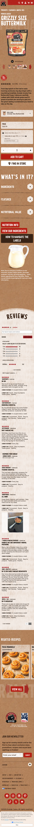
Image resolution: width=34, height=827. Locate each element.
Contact (4, 775)
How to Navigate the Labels (17, 238)
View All (17, 689)
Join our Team (17, 775)
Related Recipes (11, 639)
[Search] (19, 3)
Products (4, 10)
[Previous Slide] (3, 67)
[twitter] (16, 802)
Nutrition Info (10, 224)
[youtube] (22, 802)
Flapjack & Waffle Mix (16, 10)
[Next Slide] (30, 67)
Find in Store (18, 163)
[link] (5, 327)
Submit (27, 755)
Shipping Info (5, 785)
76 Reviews (15, 327)
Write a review (23, 84)
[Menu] (32, 3)
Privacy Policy (24, 785)
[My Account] (25, 3)
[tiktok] (10, 802)
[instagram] (13, 796)
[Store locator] (22, 3)
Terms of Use (14, 785)
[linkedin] (19, 796)
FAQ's (10, 775)
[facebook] (7, 796)
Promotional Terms (17, 781)
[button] (29, 624)
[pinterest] (25, 796)
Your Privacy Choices (10, 788)
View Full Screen (19, 61)
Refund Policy (5, 781)
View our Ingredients (14, 230)
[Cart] (29, 3)
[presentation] (15, 522)
